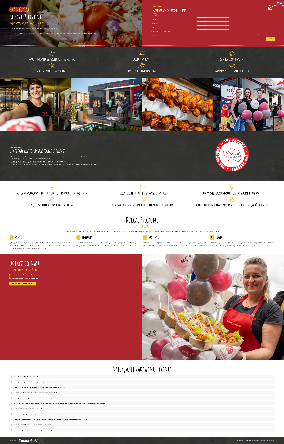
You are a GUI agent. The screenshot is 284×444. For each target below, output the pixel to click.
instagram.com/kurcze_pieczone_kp (25, 278)
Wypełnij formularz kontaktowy (23, 283)
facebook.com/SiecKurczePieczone (25, 275)
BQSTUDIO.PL (271, 440)
